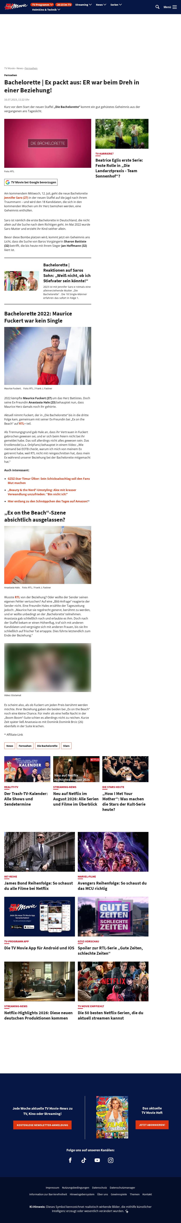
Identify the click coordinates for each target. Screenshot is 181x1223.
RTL (21, 424)
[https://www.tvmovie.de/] (16, 7)
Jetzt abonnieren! (152, 1125)
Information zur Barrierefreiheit (48, 1194)
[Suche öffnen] (157, 7)
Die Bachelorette (47, 746)
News (99, 4)
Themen (135, 1194)
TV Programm (40, 4)
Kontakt (147, 1194)
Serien (114, 4)
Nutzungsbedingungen (75, 1187)
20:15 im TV (64, 4)
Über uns (102, 1194)
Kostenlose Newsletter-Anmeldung (42, 1125)
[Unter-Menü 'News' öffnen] (104, 5)
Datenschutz (99, 1187)
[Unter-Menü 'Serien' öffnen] (120, 5)
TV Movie (9, 68)
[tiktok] (83, 1160)
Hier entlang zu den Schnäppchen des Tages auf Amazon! (48, 501)
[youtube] (97, 1160)
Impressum (52, 1187)
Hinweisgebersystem (82, 1194)
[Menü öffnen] (175, 7)
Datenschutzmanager (122, 1187)
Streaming (81, 4)
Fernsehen (31, 68)
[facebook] (70, 1160)
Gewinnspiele (119, 1194)
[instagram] (110, 1160)
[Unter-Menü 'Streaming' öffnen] (90, 5)
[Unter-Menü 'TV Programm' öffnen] (51, 5)
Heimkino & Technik (44, 9)
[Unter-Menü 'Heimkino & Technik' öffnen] (58, 9)
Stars (66, 746)
